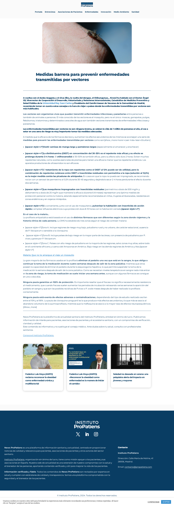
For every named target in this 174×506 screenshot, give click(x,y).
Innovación (106, 12)
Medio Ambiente (121, 12)
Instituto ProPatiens (14, 459)
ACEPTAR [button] (166, 502)
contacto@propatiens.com (138, 467)
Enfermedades (91, 12)
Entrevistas (50, 12)
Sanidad (135, 12)
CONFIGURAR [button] (153, 502)
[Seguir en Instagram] (96, 434)
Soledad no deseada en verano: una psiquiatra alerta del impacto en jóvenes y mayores (130, 377)
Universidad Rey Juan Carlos (57, 103)
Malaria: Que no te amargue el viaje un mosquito (48, 255)
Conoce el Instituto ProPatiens (38, 335)
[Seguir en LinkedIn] (87, 434)
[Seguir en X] (78, 434)
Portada (38, 12)
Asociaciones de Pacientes (70, 12)
